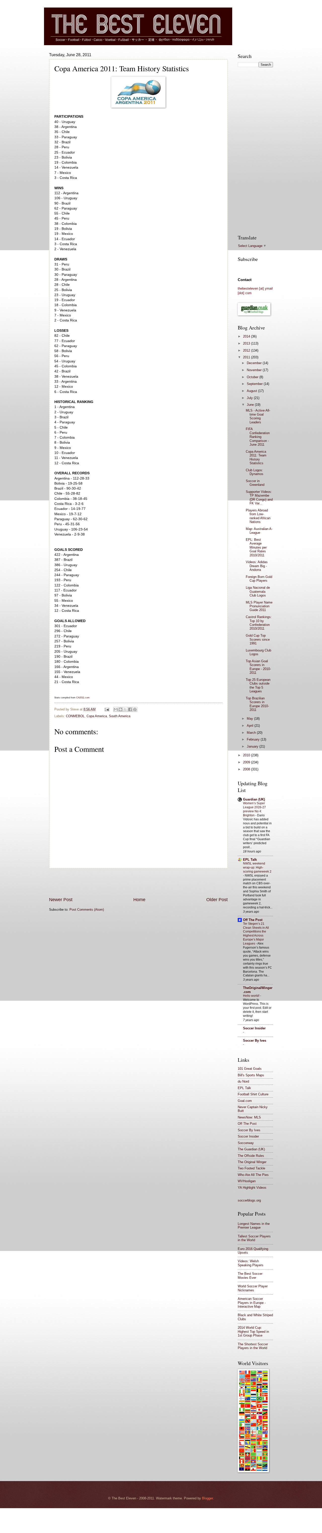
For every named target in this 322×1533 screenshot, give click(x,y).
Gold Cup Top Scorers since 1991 (258, 639)
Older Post (217, 899)
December (255, 363)
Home (139, 899)
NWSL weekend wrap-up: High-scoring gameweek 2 (257, 867)
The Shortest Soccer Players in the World (253, 1346)
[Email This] (115, 709)
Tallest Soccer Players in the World (254, 1238)
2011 (247, 357)
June (251, 405)
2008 (247, 769)
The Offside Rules (251, 1156)
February (254, 739)
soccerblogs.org (249, 1200)
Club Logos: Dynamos (254, 472)
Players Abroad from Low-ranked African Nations (258, 516)
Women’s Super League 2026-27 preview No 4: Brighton (254, 809)
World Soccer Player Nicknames (253, 1288)
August (252, 391)
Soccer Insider (254, 1028)
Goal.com (245, 1101)
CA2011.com (83, 697)
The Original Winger (252, 1162)
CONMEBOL (75, 716)
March (252, 733)
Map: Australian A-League (259, 531)
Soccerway (246, 1143)
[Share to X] (125, 709)
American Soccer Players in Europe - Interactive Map (252, 1302)
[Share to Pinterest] (134, 709)
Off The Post (252, 920)
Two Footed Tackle (251, 1168)
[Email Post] (106, 709)
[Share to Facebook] (130, 709)
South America (119, 716)
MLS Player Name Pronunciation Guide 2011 (259, 606)
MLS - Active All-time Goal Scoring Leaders (258, 416)
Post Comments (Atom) (86, 909)
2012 (247, 350)
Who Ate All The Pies (253, 1175)
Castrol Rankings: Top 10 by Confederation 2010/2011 (259, 622)
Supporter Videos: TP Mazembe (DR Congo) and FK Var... (259, 497)
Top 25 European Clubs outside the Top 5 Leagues (258, 685)
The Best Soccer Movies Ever (250, 1275)
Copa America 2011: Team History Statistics (256, 457)
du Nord (243, 1081)
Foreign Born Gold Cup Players (259, 578)
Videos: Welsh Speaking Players (250, 1263)
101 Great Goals (250, 1069)
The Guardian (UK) (251, 1149)
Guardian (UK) (254, 799)
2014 (247, 336)
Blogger (207, 1498)
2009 (247, 762)
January (253, 746)
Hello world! (251, 995)
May (250, 718)
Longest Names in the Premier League (254, 1225)
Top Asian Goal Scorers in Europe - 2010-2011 (258, 667)
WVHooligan (247, 1181)
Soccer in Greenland (255, 483)
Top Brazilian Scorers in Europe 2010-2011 (257, 704)
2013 (247, 343)
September (255, 384)
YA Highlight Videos (252, 1187)
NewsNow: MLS (249, 1117)
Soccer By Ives (254, 1040)
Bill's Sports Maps (251, 1075)
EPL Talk (250, 859)
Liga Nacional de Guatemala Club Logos (258, 591)
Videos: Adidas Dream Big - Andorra (257, 566)
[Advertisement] (138, 882)
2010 (247, 755)
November (255, 370)
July (250, 398)
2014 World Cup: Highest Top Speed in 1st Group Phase (253, 1331)
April (250, 725)
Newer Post (60, 899)
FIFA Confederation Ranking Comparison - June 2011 (258, 436)
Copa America (97, 716)
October (253, 377)
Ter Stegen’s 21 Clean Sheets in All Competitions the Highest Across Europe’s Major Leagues (256, 934)
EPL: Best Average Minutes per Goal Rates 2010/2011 (256, 547)
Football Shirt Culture (253, 1094)
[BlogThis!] (120, 709)
